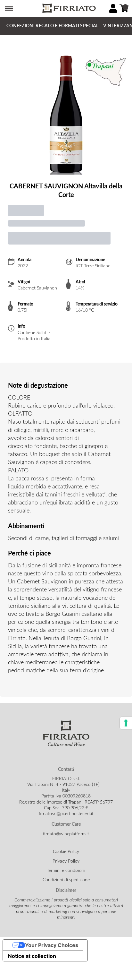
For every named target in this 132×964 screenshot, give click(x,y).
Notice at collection (32, 956)
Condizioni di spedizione (66, 880)
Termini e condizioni (66, 870)
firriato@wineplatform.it (66, 834)
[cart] (124, 8)
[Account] (113, 8)
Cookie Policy (66, 851)
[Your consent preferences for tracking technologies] (126, 723)
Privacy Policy (66, 861)
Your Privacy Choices (51, 945)
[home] (68, 8)
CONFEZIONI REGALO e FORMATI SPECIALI (53, 26)
